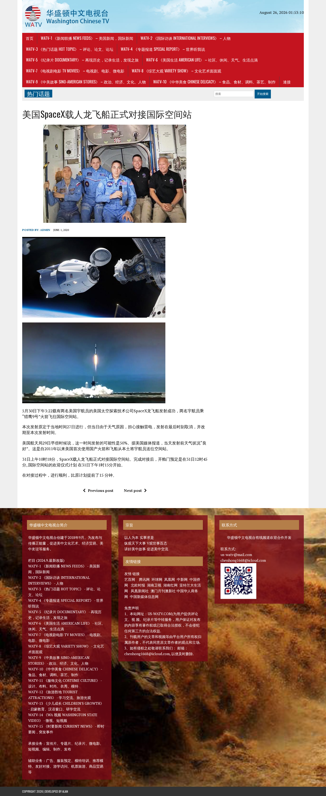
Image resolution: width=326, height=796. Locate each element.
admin (45, 230)
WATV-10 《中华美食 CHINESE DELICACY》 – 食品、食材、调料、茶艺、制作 (214, 82)
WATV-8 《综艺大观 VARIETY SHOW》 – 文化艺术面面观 (176, 71)
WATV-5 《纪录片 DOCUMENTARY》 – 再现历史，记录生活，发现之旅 (82, 60)
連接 (287, 82)
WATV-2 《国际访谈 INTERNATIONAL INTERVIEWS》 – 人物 (186, 38)
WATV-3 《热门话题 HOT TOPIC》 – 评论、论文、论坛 (69, 49)
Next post (133, 490)
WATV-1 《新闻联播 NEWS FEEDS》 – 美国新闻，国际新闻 (87, 38)
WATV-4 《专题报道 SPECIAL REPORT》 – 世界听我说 (163, 49)
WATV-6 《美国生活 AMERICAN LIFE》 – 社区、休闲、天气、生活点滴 (202, 60)
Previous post (100, 490)
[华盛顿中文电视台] (66, 16)
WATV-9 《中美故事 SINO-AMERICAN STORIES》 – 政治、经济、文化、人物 (86, 82)
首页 (29, 38)
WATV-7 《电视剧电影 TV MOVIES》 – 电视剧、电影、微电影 (75, 71)
